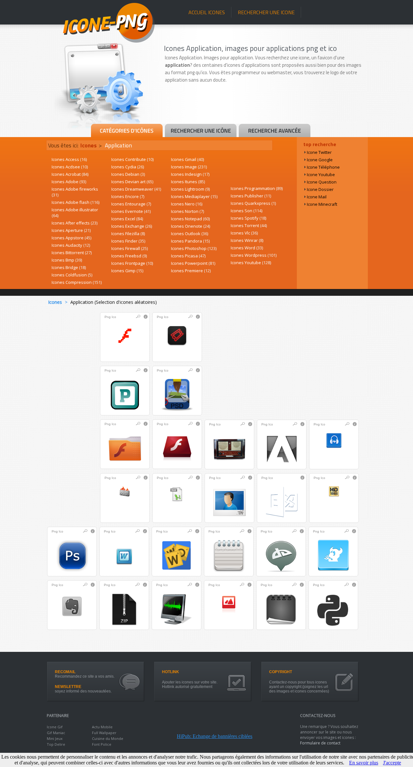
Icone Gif (55, 726)
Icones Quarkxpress (253, 203)
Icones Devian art (132, 181)
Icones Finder (128, 241)
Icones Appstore (71, 238)
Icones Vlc (244, 233)
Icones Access (69, 159)
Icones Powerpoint (193, 263)
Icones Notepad (190, 219)
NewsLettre (68, 686)
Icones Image (189, 167)
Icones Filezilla (128, 233)
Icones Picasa (188, 256)
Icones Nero (186, 204)
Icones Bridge (69, 267)
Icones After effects (74, 223)
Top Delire (56, 744)
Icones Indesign (190, 174)
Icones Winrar (247, 240)
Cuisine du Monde (107, 738)
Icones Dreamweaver (136, 189)
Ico (114, 317)
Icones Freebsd (129, 256)
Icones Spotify (248, 218)
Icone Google (320, 160)
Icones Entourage (131, 204)
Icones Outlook (189, 233)
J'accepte (392, 762)
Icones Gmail (187, 159)
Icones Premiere (191, 271)
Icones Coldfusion (72, 275)
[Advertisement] (265, 105)
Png (108, 317)
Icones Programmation (257, 188)
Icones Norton (187, 211)
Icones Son (246, 211)
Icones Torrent (249, 225)
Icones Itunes (188, 181)
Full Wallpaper (104, 732)
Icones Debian (128, 174)
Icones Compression (77, 282)
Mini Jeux (55, 738)
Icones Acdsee (70, 167)
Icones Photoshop (194, 248)
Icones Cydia (127, 167)
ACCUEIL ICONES (206, 12)
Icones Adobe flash (75, 202)
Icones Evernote (131, 211)
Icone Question (322, 182)
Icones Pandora (190, 241)
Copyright (280, 672)
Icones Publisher (251, 196)
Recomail (65, 672)
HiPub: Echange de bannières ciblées (214, 736)
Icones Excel (127, 219)
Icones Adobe (69, 181)
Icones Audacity (71, 245)
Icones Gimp (127, 271)
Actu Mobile (102, 726)
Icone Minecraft (322, 204)
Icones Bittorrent (72, 252)
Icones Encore (127, 196)
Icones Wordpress (254, 255)
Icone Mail (317, 197)
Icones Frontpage (132, 263)
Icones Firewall (129, 248)
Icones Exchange (131, 226)
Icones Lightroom (190, 189)
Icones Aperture (71, 230)
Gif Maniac (56, 732)
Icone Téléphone (323, 167)
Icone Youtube (321, 174)
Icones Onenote (190, 226)
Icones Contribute (132, 159)
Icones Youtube (251, 262)
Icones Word (247, 248)
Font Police (101, 744)
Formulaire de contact (320, 743)
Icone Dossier (320, 189)
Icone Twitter (319, 152)
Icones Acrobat (70, 174)
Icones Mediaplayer (194, 196)
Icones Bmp (67, 260)
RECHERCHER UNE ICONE (266, 12)
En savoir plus (363, 762)
